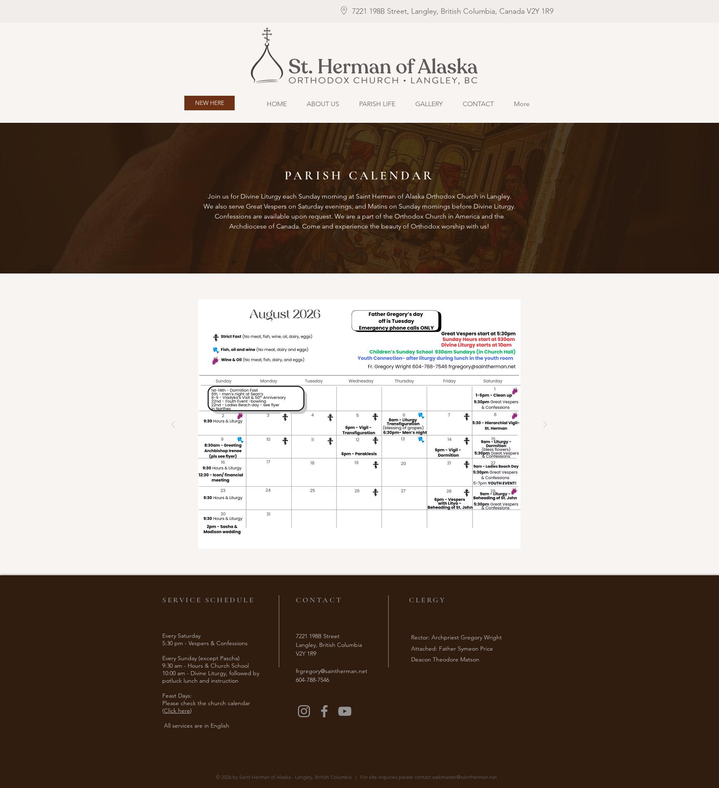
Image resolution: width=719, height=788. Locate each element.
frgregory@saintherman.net (331, 671)
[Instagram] (304, 711)
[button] (359, 424)
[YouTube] (345, 711)
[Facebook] (324, 711)
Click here (177, 710)
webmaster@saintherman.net (464, 777)
